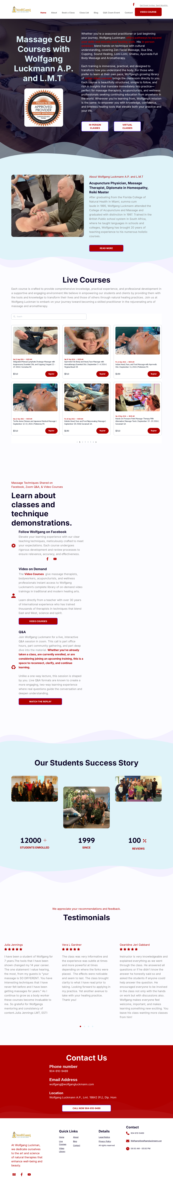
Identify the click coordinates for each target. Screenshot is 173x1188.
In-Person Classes (95, 126)
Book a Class (68, 12)
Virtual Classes (127, 126)
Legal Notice (104, 1137)
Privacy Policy (105, 1141)
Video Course (148, 12)
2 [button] (84, 1026)
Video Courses (38, 621)
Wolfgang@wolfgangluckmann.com (146, 1141)
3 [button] (88, 1026)
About (54, 12)
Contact (129, 12)
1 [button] (80, 1026)
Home (43, 12)
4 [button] (92, 1026)
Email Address (63, 1079)
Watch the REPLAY (40, 701)
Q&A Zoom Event (111, 12)
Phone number (63, 1066)
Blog (96, 12)
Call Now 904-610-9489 (86, 1108)
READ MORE (106, 248)
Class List (84, 12)
